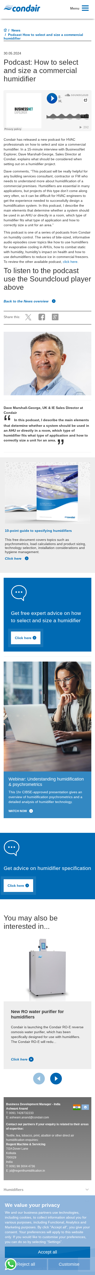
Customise (69, 1264)
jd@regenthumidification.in (27, 1170)
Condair (22, 8)
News (15, 30)
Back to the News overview (26, 301)
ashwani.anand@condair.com (29, 1117)
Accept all (47, 1252)
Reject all (26, 1264)
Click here (13, 558)
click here (70, 262)
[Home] (5, 30)
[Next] (56, 1078)
